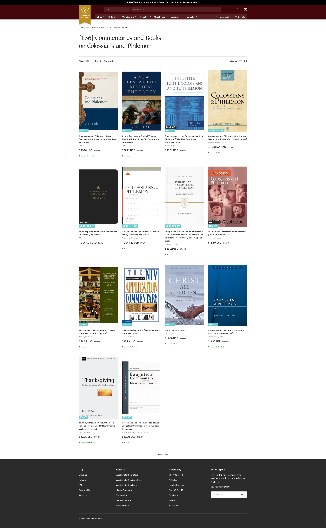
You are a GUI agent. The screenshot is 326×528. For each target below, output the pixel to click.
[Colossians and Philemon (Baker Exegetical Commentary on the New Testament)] (98, 101)
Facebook (173, 495)
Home (81, 27)
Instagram (173, 505)
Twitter (172, 500)
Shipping (83, 475)
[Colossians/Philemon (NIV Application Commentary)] (141, 295)
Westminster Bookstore (127, 475)
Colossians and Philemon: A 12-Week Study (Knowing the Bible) (140, 233)
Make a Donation (124, 490)
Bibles (99, 17)
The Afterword (176, 475)
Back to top (163, 454)
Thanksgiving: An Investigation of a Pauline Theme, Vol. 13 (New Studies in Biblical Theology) (98, 425)
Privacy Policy (122, 505)
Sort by (99, 61)
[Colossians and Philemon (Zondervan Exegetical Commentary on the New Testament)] (141, 387)
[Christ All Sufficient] (184, 295)
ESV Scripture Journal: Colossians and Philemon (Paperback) (98, 233)
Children (112, 17)
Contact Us (84, 490)
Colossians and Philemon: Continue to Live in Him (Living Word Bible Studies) (227, 138)
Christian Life (128, 17)
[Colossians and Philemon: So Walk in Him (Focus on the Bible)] (227, 295)
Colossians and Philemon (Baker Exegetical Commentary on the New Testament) (97, 139)
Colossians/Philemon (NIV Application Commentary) (141, 332)
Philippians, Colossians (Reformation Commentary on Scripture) (97, 332)
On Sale (190, 17)
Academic (176, 17)
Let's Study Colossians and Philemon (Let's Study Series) (227, 233)
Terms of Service (123, 500)
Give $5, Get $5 (176, 490)
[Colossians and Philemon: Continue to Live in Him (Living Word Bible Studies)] (227, 101)
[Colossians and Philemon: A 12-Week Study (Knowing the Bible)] (141, 197)
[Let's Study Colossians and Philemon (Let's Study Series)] (227, 197)
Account (83, 495)
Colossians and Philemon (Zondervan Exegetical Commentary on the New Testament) (141, 425)
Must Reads (159, 17)
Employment (122, 495)
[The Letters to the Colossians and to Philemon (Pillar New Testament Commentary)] (184, 101)
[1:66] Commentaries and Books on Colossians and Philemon (107, 27)
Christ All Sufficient (175, 330)
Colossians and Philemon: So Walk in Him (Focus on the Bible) (226, 332)
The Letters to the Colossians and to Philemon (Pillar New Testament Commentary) (184, 139)
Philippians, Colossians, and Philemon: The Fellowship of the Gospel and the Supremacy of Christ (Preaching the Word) (184, 236)
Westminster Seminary (126, 485)
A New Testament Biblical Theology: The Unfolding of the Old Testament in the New (140, 139)
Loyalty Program (176, 485)
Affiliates (173, 480)
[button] (245, 9)
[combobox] (162, 9)
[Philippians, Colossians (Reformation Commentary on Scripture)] (98, 295)
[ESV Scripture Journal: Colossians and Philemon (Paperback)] (98, 197)
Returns (82, 480)
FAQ (81, 485)
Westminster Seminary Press (129, 480)
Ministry (144, 17)
